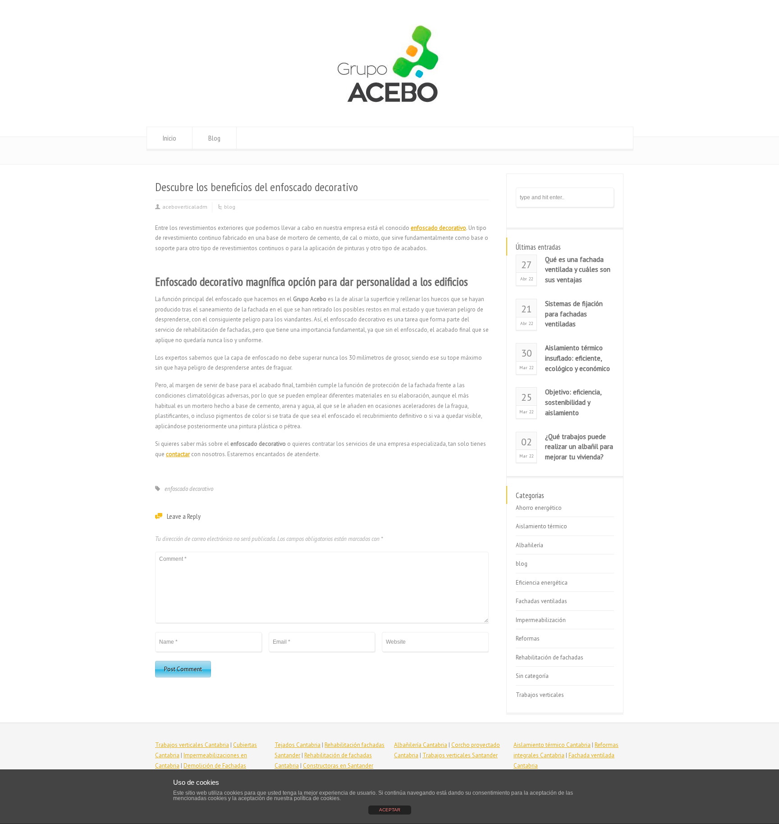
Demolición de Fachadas (214, 765)
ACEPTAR (389, 809)
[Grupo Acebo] (389, 110)
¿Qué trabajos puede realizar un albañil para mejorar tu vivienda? (579, 447)
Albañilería (529, 545)
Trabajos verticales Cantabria (192, 745)
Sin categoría (532, 676)
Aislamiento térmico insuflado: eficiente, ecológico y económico (577, 358)
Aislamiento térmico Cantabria (552, 745)
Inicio (169, 137)
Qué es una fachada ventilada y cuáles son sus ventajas (577, 269)
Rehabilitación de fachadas (549, 657)
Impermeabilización (541, 620)
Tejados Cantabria (298, 745)
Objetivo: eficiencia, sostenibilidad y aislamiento (573, 402)
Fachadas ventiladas (541, 601)
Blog (214, 137)
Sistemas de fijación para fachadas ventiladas (574, 314)
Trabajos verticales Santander (460, 755)
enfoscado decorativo (189, 489)
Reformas (528, 638)
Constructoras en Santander (338, 765)
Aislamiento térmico (541, 526)
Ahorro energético (539, 508)
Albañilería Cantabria (420, 745)
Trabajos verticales (540, 695)
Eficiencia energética (542, 582)
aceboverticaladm (184, 206)
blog (229, 206)
